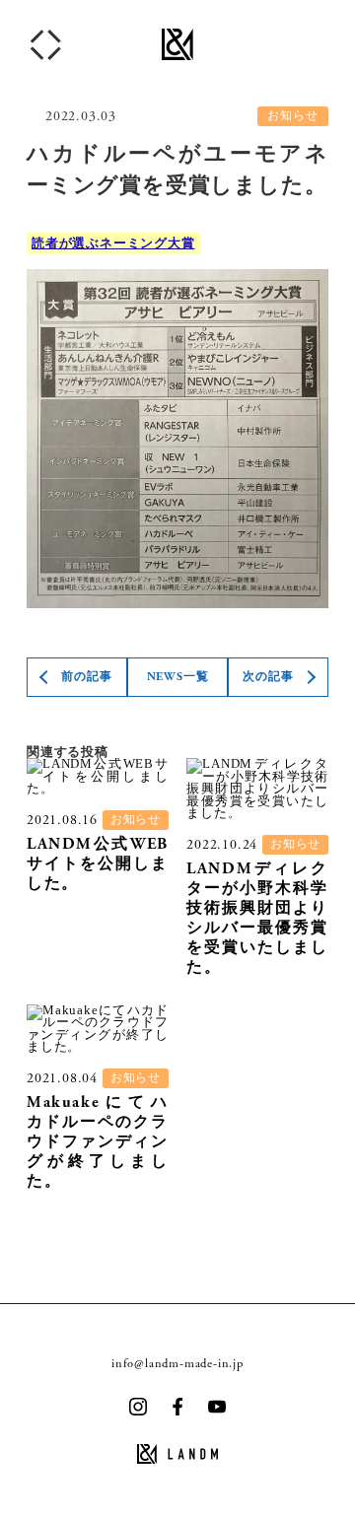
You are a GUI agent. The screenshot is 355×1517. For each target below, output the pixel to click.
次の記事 (268, 676)
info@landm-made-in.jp (177, 1363)
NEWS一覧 (178, 676)
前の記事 (86, 676)
